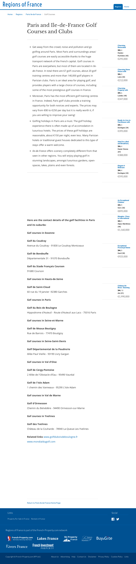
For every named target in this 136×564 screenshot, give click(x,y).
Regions (118, 6)
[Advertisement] (14, 62)
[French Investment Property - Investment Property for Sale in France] (44, 545)
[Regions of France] (22, 5)
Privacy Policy (103, 557)
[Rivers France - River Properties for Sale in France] (18, 545)
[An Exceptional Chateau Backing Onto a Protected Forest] (109, 206)
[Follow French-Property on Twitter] (117, 519)
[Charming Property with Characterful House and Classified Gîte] (109, 94)
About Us (55, 557)
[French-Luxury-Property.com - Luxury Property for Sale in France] (88, 537)
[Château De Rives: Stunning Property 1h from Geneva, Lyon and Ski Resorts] (109, 291)
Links (126, 557)
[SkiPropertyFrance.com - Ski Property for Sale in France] (71, 537)
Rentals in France (38, 519)
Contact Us (81, 557)
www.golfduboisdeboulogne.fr (61, 436)
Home (126, 6)
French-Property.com (24, 557)
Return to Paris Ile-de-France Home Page (43, 503)
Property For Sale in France (18, 519)
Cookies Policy (117, 557)
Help (73, 557)
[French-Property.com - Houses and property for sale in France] (21, 537)
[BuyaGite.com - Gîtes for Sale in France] (106, 537)
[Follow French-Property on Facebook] (113, 519)
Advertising (65, 557)
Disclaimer (92, 557)
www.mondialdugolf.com (41, 441)
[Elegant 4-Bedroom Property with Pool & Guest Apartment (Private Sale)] (109, 173)
